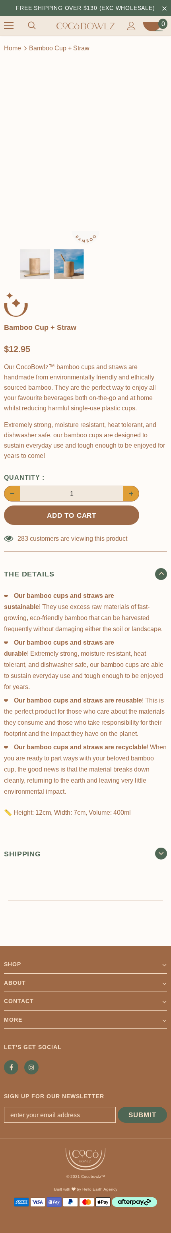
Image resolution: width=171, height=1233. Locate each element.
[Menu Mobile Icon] (9, 26)
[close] (164, 8)
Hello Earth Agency (99, 1189)
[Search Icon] (32, 26)
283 (22, 538)
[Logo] (85, 25)
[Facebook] (11, 1067)
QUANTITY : (24, 477)
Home (12, 48)
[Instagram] (31, 1067)
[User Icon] (131, 26)
